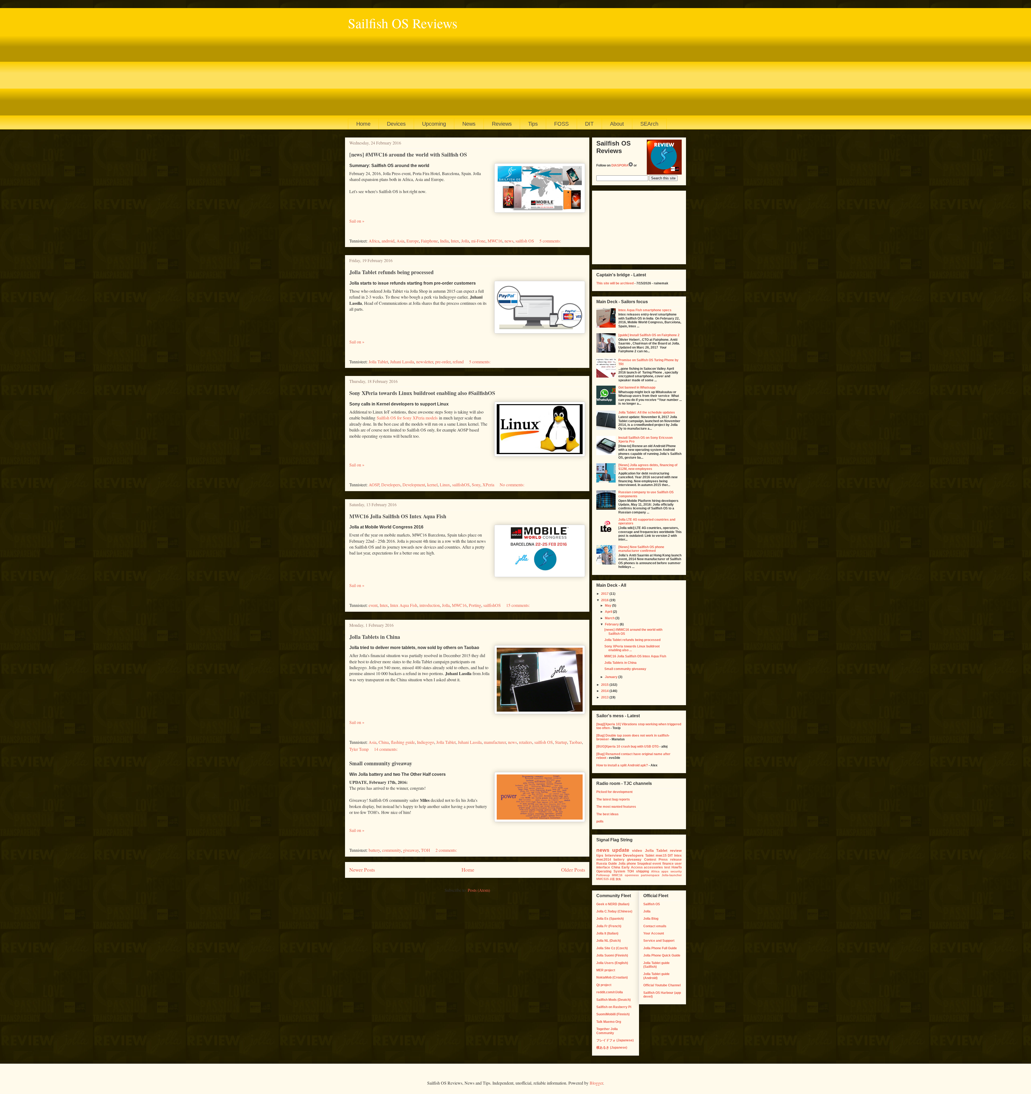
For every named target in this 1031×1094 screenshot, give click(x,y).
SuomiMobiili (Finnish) (613, 1014)
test (667, 867)
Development (413, 484)
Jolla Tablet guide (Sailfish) (656, 965)
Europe (412, 241)
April (609, 612)
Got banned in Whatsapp (636, 387)
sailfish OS (525, 241)
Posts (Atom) (479, 890)
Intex (455, 241)
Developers (390, 484)
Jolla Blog (650, 919)
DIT (589, 124)
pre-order (443, 361)
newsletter (424, 361)
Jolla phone (627, 863)
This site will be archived (615, 283)
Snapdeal (644, 863)
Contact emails (654, 926)
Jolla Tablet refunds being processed (391, 272)
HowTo (676, 867)
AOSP (374, 484)
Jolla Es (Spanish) (610, 919)
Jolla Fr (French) (608, 926)
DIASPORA (620, 165)
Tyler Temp (359, 749)
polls (600, 821)
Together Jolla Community (607, 1031)
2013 (605, 697)
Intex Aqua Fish (403, 605)
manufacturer (495, 742)
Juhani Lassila (402, 361)
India (444, 241)
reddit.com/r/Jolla (609, 992)
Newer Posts (362, 869)
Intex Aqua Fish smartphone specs (644, 310)
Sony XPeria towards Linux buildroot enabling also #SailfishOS (422, 393)
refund (458, 361)
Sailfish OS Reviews (402, 23)
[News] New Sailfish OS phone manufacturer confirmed (641, 549)
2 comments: (446, 850)
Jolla (465, 241)
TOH (425, 850)
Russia (601, 863)
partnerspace (650, 875)
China (384, 742)
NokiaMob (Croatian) (612, 977)
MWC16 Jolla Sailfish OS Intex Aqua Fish (397, 516)
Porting (475, 605)
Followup (603, 875)
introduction (429, 605)
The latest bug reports (613, 799)
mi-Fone (478, 241)
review (676, 850)
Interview (613, 855)
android (388, 241)
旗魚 (618, 879)
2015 (605, 685)
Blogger (596, 1083)
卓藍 (612, 879)
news (508, 241)
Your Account (653, 933)
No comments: (512, 484)
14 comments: (386, 749)
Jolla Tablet (378, 361)
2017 (605, 594)
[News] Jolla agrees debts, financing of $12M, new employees (647, 467)
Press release (670, 859)
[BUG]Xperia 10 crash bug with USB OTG (627, 746)
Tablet (649, 855)
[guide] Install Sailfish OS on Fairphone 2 (649, 335)
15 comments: (518, 605)
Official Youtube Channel (662, 985)
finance (668, 863)
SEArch (649, 124)
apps (664, 871)
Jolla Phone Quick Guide (661, 955)
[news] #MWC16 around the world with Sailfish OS (408, 154)
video (637, 850)
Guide (612, 863)
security (676, 871)
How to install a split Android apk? (622, 765)
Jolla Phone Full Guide (660, 948)
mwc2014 (603, 859)
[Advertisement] (509, 72)
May (608, 605)
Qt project (603, 985)
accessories (653, 867)
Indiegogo (425, 742)
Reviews (502, 124)
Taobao (575, 742)
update (620, 850)
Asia (400, 241)
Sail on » (356, 221)
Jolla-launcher (672, 875)
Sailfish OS (651, 904)
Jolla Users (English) (612, 963)
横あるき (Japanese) (611, 1047)
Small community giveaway (380, 763)
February (612, 624)
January (611, 677)
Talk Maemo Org (608, 1022)
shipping (642, 871)
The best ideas (607, 814)
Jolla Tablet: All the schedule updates (646, 412)
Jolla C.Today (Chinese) (614, 911)
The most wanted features (616, 807)
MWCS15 (602, 879)
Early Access (632, 867)
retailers (525, 742)
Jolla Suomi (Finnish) (612, 955)
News (468, 124)
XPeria (488, 484)
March (610, 618)
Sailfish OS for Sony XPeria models (407, 418)
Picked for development (614, 792)
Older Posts (573, 869)
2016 (605, 600)
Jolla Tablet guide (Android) (656, 976)
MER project (605, 970)
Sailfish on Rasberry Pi (613, 1007)
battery (374, 850)
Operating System (610, 871)
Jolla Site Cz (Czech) (612, 948)
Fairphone (429, 241)
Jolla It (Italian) (607, 933)
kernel (432, 484)
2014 (605, 691)
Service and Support (658, 941)
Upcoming (434, 124)
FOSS (561, 124)
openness (632, 875)
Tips (533, 124)
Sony (476, 484)
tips (599, 855)
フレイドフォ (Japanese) (615, 1040)
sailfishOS (461, 484)
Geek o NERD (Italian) (612, 904)
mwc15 (661, 855)
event (373, 605)
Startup (561, 742)
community (391, 850)
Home (363, 124)
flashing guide (403, 742)
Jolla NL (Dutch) (608, 941)
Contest (650, 859)
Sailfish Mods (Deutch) (613, 1000)
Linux (445, 484)
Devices (396, 124)
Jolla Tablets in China (374, 637)
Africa (374, 241)
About (617, 124)
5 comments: (550, 241)
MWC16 (495, 241)
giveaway (411, 850)
